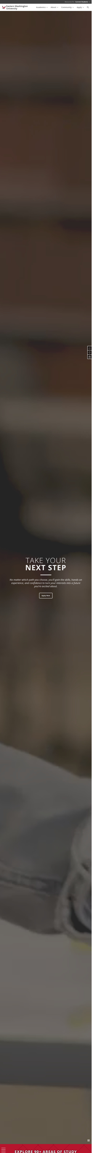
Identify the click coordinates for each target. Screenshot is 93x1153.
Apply (79, 7)
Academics (41, 7)
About (53, 7)
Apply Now (46, 596)
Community (66, 7)
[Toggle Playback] (88, 1140)
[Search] (87, 7)
